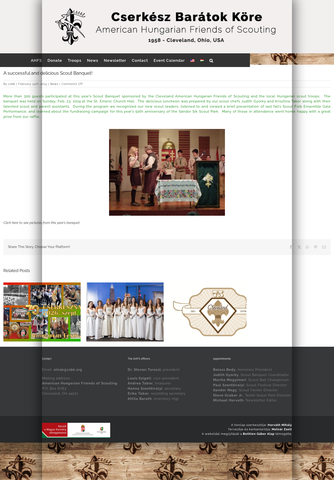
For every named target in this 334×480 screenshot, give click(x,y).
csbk (11, 84)
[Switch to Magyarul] (202, 60)
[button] (211, 60)
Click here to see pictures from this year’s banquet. (41, 223)
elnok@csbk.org (68, 391)
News (54, 84)
